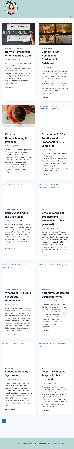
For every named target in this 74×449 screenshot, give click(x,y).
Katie (8, 59)
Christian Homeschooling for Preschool (17, 138)
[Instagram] (70, 16)
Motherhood (19, 48)
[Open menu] (70, 7)
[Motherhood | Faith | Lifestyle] (12, 7)
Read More (10, 87)
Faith (43, 48)
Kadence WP (59, 443)
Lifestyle (45, 131)
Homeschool (9, 48)
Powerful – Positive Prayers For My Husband (53, 375)
